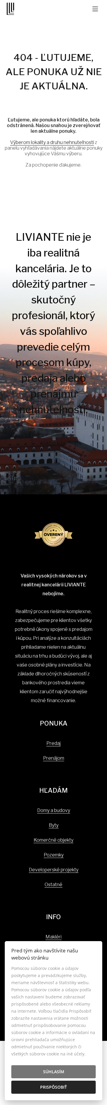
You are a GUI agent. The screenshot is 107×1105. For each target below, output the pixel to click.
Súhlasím (53, 1071)
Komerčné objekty (53, 840)
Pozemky (54, 855)
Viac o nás (53, 443)
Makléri (53, 937)
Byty (54, 825)
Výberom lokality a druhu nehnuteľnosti (52, 142)
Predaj (53, 743)
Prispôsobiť (53, 1087)
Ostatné (53, 884)
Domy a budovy (53, 810)
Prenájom (53, 758)
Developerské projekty (53, 870)
